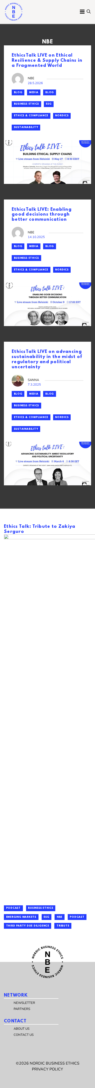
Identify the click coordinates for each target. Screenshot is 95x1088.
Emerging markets (21, 917)
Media (33, 92)
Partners (22, 1009)
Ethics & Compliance (31, 115)
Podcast (13, 908)
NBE (59, 917)
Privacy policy (47, 1069)
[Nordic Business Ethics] (13, 11)
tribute (63, 925)
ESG (48, 103)
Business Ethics (26, 103)
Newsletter (24, 1003)
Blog (18, 92)
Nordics (61, 115)
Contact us (24, 1035)
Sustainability (26, 127)
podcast (77, 917)
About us (21, 1029)
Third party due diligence (27, 925)
